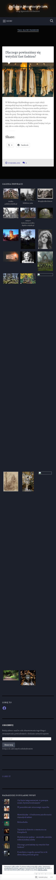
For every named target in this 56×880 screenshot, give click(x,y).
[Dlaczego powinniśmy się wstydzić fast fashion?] (28, 80)
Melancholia (22, 822)
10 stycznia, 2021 (14, 163)
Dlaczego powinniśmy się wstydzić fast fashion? (23, 54)
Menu (9, 21)
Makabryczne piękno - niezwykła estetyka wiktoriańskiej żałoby (34, 838)
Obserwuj (7, 725)
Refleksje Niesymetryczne (28, 6)
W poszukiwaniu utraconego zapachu (33, 807)
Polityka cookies (42, 870)
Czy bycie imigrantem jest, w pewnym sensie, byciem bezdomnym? (32, 801)
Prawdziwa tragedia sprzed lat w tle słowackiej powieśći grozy (32, 853)
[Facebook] (4, 708)
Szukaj (51, 21)
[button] (10, 197)
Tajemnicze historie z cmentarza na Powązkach (31, 830)
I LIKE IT (6, 776)
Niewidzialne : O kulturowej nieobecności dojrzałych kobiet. (34, 816)
